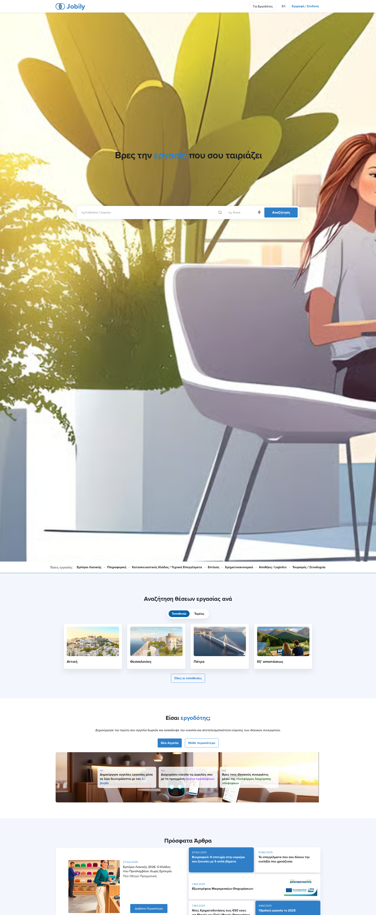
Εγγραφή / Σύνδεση (305, 6)
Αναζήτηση (281, 212)
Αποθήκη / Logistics (273, 567)
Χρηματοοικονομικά (239, 567)
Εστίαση (213, 567)
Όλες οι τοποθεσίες (188, 678)
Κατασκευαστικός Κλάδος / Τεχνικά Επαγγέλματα (167, 567)
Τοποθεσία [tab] (179, 613)
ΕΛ (284, 6)
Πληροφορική (116, 567)
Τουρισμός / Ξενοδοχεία (308, 567)
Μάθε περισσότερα (201, 743)
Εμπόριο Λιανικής (89, 567)
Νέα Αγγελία (170, 743)
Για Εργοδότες (263, 6)
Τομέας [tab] (199, 613)
